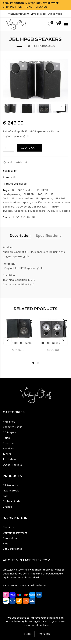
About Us (8, 527)
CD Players (9, 432)
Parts (6, 437)
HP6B (39, 194)
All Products (10, 485)
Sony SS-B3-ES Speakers (18, 343)
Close (27, 634)
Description (20, 235)
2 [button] (38, 363)
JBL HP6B (28, 194)
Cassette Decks (12, 427)
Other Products (12, 464)
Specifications (41, 202)
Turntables (9, 459)
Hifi (58, 210)
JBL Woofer (23, 206)
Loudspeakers (36, 210)
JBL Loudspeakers (23, 198)
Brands (7, 506)
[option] (10, 109)
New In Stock (11, 490)
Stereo (56, 202)
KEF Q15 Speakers (52, 343)
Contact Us (10, 538)
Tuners (7, 453)
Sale (5, 496)
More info (44, 633)
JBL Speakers (44, 198)
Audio (51, 210)
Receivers (9, 443)
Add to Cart (29, 147)
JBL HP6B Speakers (44, 46)
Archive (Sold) (11, 501)
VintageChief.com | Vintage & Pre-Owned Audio (35, 13)
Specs (26, 202)
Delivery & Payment (15, 532)
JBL (14, 177)
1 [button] (33, 363)
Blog (5, 543)
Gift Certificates (12, 548)
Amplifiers (9, 421)
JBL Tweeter (39, 206)
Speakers (20, 210)
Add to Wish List (17, 162)
